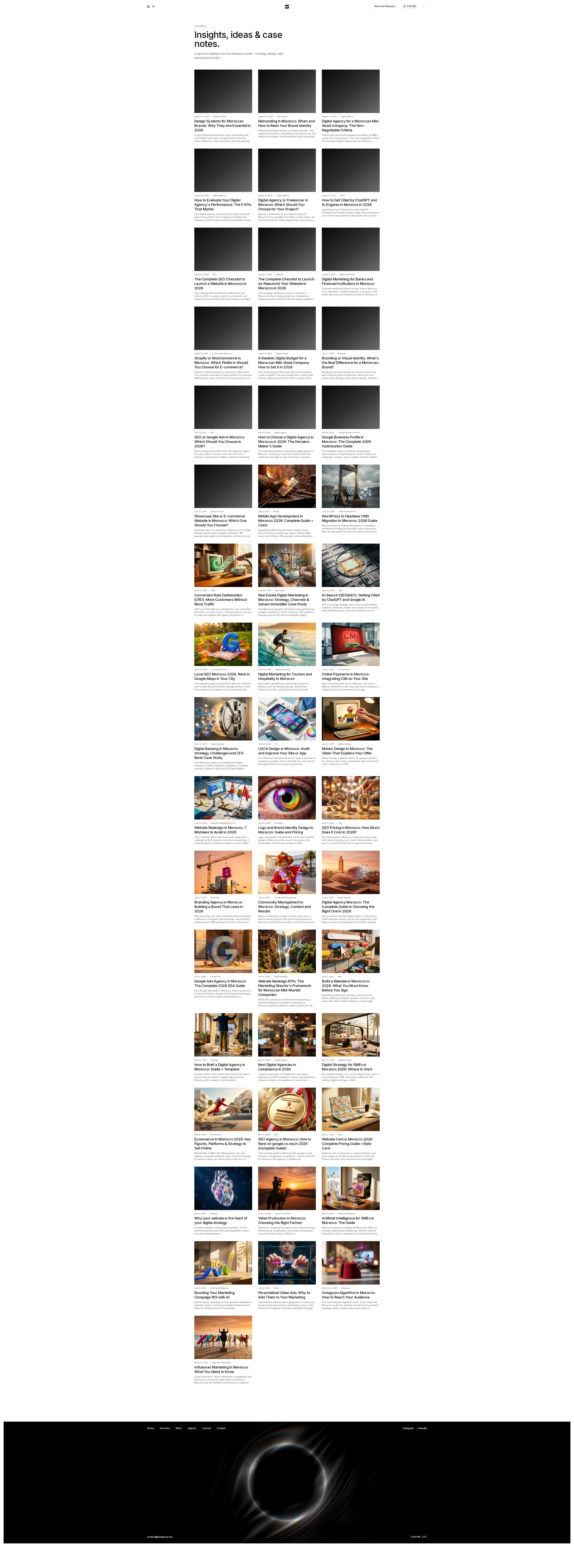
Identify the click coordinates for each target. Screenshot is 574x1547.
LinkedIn (422, 1428)
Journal (206, 1428)
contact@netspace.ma (159, 1536)
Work (179, 1428)
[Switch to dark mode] (424, 7)
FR (153, 6)
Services (165, 1428)
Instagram (408, 1428)
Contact (221, 1428)
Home (150, 1428)
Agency (192, 1428)
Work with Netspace (385, 6)
